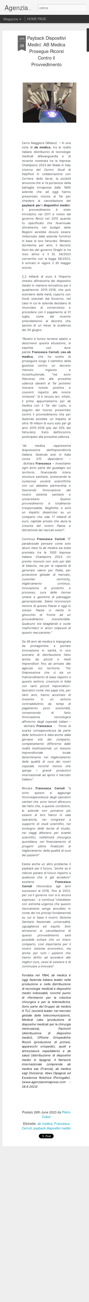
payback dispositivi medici (52, 1128)
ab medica (44, 1123)
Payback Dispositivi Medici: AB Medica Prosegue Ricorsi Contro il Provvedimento (46, 51)
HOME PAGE (36, 18)
